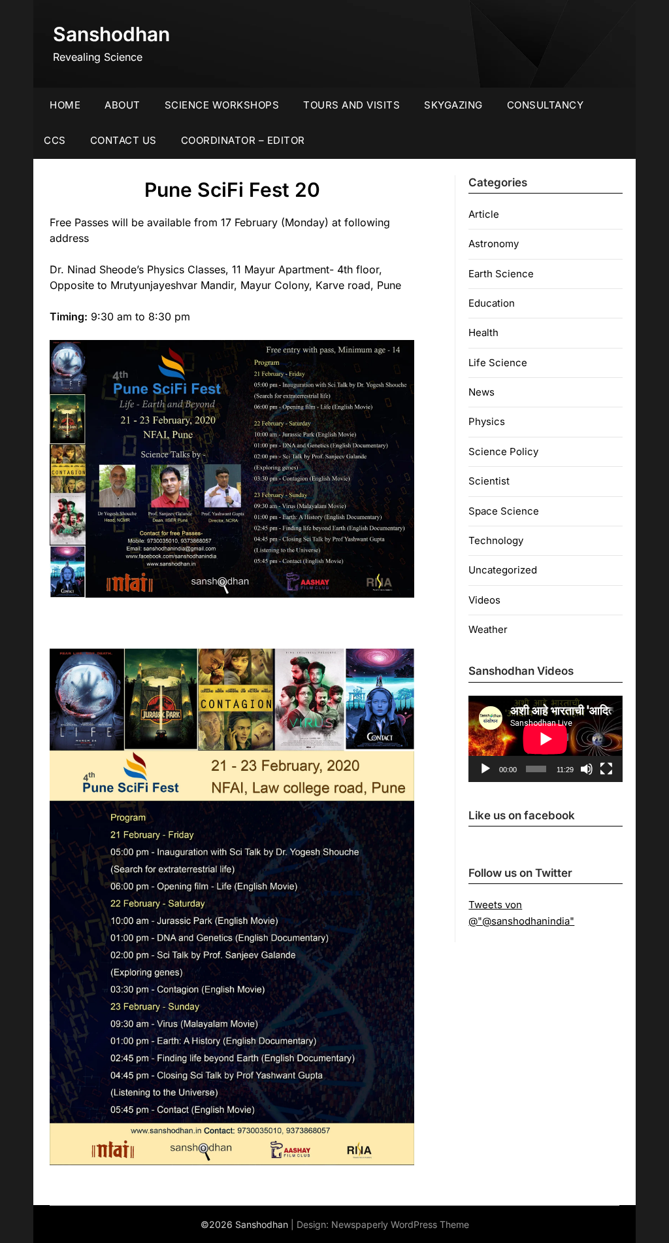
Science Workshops (222, 105)
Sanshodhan (111, 34)
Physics (486, 421)
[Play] (485, 768)
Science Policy (503, 451)
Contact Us (123, 140)
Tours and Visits (351, 105)
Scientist (489, 481)
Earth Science (501, 273)
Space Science (503, 511)
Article (483, 214)
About (122, 105)
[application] (545, 739)
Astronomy (493, 243)
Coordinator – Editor (243, 140)
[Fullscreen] (606, 768)
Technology (495, 540)
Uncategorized (502, 570)
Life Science (497, 362)
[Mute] (586, 768)
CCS (55, 140)
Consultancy (545, 105)
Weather (488, 629)
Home (65, 105)
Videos (484, 600)
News (481, 392)
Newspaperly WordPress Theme (400, 1224)
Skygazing (453, 105)
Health (483, 332)
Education (491, 303)
